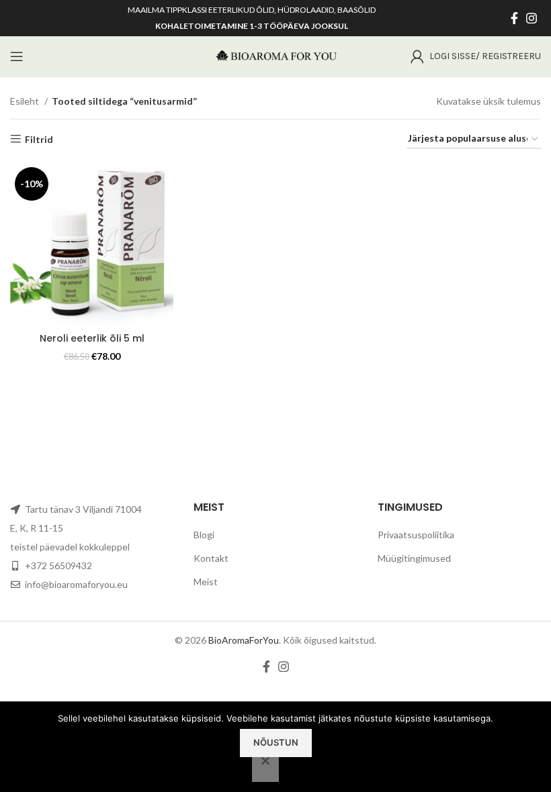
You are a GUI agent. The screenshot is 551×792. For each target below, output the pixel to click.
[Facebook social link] (514, 18)
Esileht (25, 101)
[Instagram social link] (531, 18)
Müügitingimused (414, 558)
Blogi (204, 534)
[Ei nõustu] (265, 768)
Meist (206, 581)
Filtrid (39, 139)
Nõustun (275, 742)
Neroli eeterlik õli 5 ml (92, 338)
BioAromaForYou (243, 640)
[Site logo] (275, 55)
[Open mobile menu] (16, 56)
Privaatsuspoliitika (416, 534)
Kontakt (211, 558)
